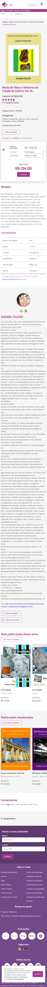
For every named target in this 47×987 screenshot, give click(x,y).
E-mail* (5, 845)
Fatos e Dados (6, 889)
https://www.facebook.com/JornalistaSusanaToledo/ (24, 604)
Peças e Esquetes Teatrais (12, 773)
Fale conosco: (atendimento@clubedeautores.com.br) (20, 916)
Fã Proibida (6, 690)
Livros (11, 22)
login (8, 804)
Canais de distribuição (34, 893)
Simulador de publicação (35, 899)
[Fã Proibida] (15, 666)
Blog (2, 880)
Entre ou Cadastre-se (34, 5)
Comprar (23, 174)
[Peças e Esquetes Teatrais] (15, 749)
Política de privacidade (34, 872)
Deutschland (25, 10)
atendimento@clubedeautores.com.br (14, 279)
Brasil (3, 10)
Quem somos (6, 885)
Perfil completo (12, 613)
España (17, 10)
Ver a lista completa (11, 639)
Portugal (9, 10)
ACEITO (38, 974)
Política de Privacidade (16, 979)
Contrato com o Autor (9, 897)
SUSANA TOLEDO (12, 103)
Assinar (8, 856)
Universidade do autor (34, 885)
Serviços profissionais (34, 880)
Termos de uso (6, 893)
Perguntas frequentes (9, 912)
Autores (4, 876)
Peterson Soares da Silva (10, 776)
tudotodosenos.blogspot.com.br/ (20, 606)
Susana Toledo (6, 693)
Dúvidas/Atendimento (9, 872)
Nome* (5, 836)
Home (5, 22)
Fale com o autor (13, 620)
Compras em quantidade (35, 889)
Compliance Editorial (33, 876)
